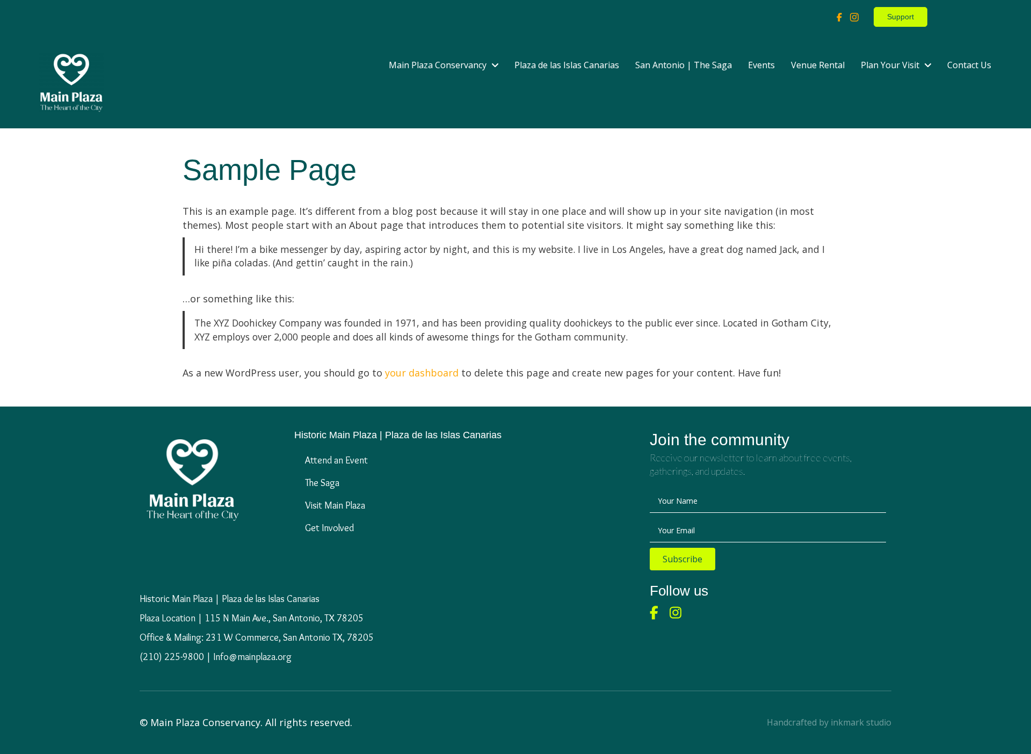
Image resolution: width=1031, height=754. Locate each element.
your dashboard (422, 372)
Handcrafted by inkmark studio (829, 722)
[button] (682, 559)
